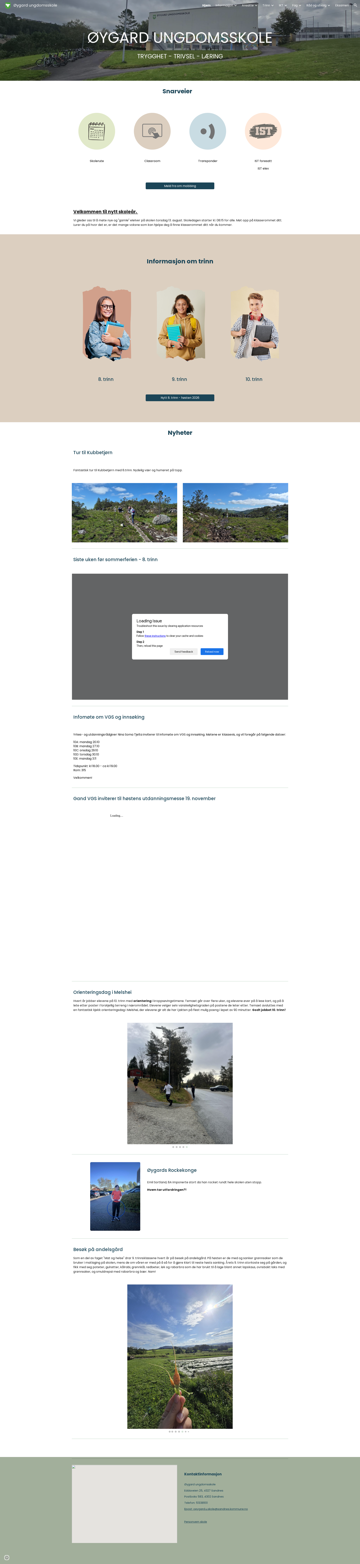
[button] (355, 5)
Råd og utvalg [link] (316, 5)
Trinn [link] (266, 5)
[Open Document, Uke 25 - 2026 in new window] (281, 578)
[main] (180, 40)
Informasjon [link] (224, 5)
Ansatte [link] (248, 5)
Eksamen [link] (342, 5)
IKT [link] (281, 5)
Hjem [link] (206, 5)
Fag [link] (295, 5)
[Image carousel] (180, 1085)
